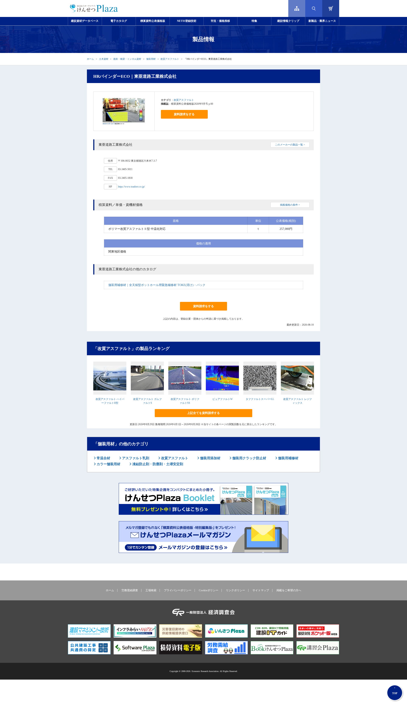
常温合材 (103, 458)
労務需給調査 (129, 590)
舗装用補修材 (287, 458)
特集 (254, 20)
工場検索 (150, 590)
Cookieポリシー (208, 590)
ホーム (90, 59)
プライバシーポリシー (177, 590)
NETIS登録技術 (186, 20)
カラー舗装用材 (108, 464)
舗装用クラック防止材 (248, 458)
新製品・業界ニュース (322, 20)
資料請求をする (184, 114)
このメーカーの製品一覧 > (290, 144)
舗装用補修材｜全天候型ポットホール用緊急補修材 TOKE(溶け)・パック (156, 285)
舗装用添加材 (209, 458)
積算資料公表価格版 (152, 20)
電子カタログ (118, 20)
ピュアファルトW (222, 399)
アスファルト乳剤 (135, 458)
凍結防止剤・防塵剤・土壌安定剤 (157, 464)
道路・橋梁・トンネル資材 (127, 59)
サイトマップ (260, 590)
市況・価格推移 (220, 20)
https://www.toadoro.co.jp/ (131, 186)
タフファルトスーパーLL (260, 399)
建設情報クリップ (288, 20)
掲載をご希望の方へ (288, 590)
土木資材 (103, 59)
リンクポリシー (235, 590)
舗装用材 (151, 59)
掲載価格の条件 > (290, 204)
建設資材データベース (85, 20)
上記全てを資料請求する (203, 413)
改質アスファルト (169, 59)
